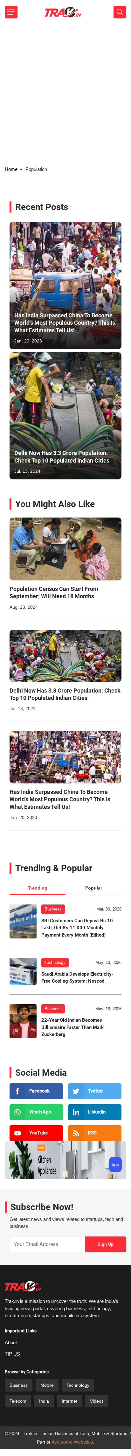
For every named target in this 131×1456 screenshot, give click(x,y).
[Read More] (65, 549)
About (11, 1342)
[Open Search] (120, 12)
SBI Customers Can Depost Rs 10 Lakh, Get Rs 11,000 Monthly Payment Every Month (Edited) (77, 928)
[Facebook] (36, 1091)
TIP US (12, 1354)
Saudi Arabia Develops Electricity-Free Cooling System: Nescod (77, 977)
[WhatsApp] (36, 1112)
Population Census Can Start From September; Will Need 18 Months (54, 592)
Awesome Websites (72, 1442)
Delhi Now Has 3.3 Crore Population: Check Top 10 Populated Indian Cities (61, 457)
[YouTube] (36, 1133)
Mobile (47, 1385)
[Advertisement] (65, 92)
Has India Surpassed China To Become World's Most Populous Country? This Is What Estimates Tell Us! (64, 323)
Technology (55, 962)
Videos (97, 1401)
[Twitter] (95, 1091)
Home (11, 169)
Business (53, 909)
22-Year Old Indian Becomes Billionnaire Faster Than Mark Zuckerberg (72, 1027)
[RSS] (95, 1133)
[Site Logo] (63, 12)
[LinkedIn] (95, 1112)
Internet (69, 1401)
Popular (93, 888)
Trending (37, 888)
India (44, 1401)
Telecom (18, 1401)
